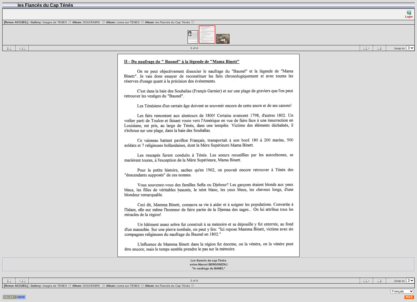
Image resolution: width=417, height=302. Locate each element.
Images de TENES (55, 22)
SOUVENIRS (92, 22)
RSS (409, 297)
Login (409, 16)
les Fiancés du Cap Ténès (173, 22)
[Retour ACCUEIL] (16, 22)
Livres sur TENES (128, 22)
